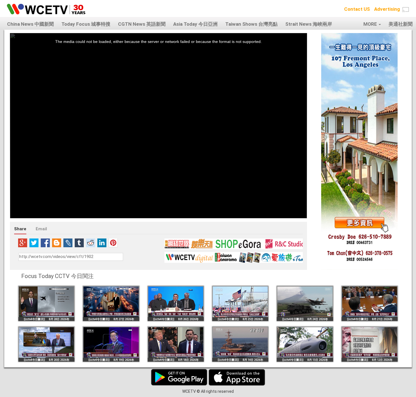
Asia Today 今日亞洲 (195, 24)
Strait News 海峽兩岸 (308, 24)
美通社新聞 (401, 24)
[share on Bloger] (56, 242)
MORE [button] (370, 24)
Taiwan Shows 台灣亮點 (251, 24)
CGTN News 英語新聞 (142, 24)
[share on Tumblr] (79, 242)
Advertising (387, 9)
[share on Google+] (22, 242)
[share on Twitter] (33, 242)
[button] (405, 9)
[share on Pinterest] (113, 242)
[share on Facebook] (45, 242)
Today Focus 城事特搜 (85, 24)
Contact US (357, 9)
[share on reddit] (90, 242)
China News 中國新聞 (30, 24)
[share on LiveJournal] (67, 242)
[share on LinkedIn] (101, 242)
